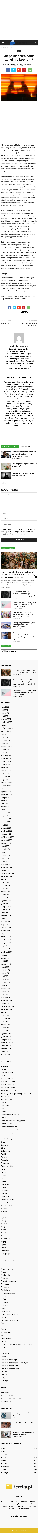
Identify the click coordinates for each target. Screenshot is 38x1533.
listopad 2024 (6, 761)
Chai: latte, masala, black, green (13, 1121)
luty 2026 (4, 716)
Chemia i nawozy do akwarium (12, 1130)
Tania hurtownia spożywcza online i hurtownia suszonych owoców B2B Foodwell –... (23, 614)
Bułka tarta (5, 1106)
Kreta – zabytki (6, 323)
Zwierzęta (5, 1381)
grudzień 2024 (6, 758)
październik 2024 (7, 764)
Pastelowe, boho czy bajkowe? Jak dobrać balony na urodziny (18, 573)
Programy (5, 1278)
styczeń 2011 (6, 1033)
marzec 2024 (6, 785)
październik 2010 (7, 1043)
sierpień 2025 (6, 734)
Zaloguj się (5, 1392)
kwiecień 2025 (6, 746)
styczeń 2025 (6, 755)
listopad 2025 (6, 725)
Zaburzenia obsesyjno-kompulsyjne (14, 1363)
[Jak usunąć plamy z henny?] (6, 1425)
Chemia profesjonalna (9, 1133)
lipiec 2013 (5, 967)
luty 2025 (4, 752)
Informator (5, 1190)
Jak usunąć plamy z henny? (23, 1423)
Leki (2, 1214)
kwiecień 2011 (6, 1024)
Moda (3, 1236)
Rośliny (3, 1299)
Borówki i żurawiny (8, 1081)
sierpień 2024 (6, 770)
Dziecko (4, 1157)
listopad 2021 (6, 870)
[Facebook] (19, 1523)
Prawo (3, 1272)
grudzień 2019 (6, 940)
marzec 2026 (6, 713)
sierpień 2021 (6, 879)
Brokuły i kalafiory (8, 1087)
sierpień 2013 (6, 964)
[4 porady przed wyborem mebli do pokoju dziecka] (6, 1434)
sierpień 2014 (6, 958)
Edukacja (4, 1160)
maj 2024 (4, 779)
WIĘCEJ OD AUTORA (27, 446)
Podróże (4, 1257)
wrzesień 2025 (6, 731)
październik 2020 (7, 909)
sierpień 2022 (6, 843)
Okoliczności (5, 1248)
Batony (3, 1069)
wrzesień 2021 (6, 876)
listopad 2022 (6, 834)
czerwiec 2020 (6, 922)
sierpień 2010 (6, 1049)
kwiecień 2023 (6, 819)
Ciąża (3, 1142)
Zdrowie (4, 1375)
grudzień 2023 (6, 795)
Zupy (3, 1378)
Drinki (3, 1154)
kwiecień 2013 (6, 970)
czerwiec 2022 (6, 849)
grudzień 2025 (6, 722)
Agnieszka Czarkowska (14, 64)
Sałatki (3, 1308)
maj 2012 (4, 985)
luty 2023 (4, 825)
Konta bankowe (7, 1205)
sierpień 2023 (6, 807)
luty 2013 (4, 976)
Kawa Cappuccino (7, 1199)
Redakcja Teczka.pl (7, 577)
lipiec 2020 (5, 919)
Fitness (3, 1172)
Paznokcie (5, 1251)
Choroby (4, 1136)
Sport (3, 1326)
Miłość (18, 51)
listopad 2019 (6, 943)
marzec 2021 (6, 894)
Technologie (6, 1332)
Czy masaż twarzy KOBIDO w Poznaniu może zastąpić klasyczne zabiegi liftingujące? (24, 594)
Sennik (3, 1317)
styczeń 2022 (6, 864)
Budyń (3, 1102)
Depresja (4, 1145)
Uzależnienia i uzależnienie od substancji (16, 1344)
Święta (3, 1329)
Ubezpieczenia (6, 1338)
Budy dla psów (6, 1099)
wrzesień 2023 (6, 804)
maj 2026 (4, 710)
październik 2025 (7, 728)
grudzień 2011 (6, 1000)
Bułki (3, 1109)
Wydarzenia (5, 1353)
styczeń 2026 (6, 719)
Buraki (3, 1112)
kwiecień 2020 (6, 928)
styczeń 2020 (6, 937)
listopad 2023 (6, 798)
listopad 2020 (6, 906)
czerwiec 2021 (6, 885)
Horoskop (5, 1184)
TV (2, 1335)
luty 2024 (4, 789)
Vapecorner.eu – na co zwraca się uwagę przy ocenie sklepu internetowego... (24, 604)
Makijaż (4, 1223)
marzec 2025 (6, 749)
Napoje (4, 1242)
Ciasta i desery (6, 1139)
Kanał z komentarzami (11, 1398)
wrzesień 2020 (6, 912)
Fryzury (4, 1175)
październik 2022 (7, 837)
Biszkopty (5, 1075)
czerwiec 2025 (6, 740)
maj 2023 (4, 816)
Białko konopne (7, 1072)
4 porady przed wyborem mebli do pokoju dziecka (24, 1433)
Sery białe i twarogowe (9, 1320)
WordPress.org (6, 1401)
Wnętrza (4, 1350)
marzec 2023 (6, 822)
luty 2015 (4, 946)
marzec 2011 (6, 1027)
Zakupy (4, 1372)
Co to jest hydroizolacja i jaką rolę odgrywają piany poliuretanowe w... (24, 625)
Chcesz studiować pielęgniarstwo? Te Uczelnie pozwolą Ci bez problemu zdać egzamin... (24, 636)
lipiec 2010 (5, 1052)
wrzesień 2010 (6, 1046)
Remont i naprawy (8, 1293)
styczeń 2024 (6, 792)
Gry (2, 1178)
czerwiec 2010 (6, 1055)
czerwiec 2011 (6, 1018)
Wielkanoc (5, 1347)
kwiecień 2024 (6, 782)
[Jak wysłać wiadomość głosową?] (6, 1415)
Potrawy (4, 1263)
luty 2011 (4, 1030)
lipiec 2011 (5, 1015)
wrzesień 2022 (6, 840)
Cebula (3, 1118)
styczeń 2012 (6, 997)
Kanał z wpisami (8, 1395)
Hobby (3, 1181)
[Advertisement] (19, 20)
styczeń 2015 (6, 949)
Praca (3, 1266)
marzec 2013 (6, 973)
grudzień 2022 (6, 831)
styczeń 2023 (6, 828)
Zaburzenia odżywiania (10, 1366)
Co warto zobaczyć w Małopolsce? (29, 325)
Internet (4, 1193)
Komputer (5, 1202)
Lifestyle (4, 1220)
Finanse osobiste (7, 1166)
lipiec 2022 (5, 846)
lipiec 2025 (5, 737)
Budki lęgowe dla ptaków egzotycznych (16, 1093)
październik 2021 (7, 873)
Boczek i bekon (7, 1078)
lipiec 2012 (5, 979)
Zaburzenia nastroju (9, 1360)
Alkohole (4, 1066)
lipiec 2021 (5, 882)
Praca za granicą (7, 1269)
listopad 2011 (6, 1003)
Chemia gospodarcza (9, 1127)
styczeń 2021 (6, 900)
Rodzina (4, 1296)
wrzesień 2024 (6, 767)
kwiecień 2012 (6, 988)
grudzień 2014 (6, 952)
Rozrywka (4, 1305)
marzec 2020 (6, 931)
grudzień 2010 (6, 1036)
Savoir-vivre (5, 1311)
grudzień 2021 (6, 867)
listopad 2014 (6, 955)
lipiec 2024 (5, 773)
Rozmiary (4, 1302)
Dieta (3, 1148)
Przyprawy (5, 1287)
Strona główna (5, 47)
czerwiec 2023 (6, 813)
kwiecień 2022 (6, 855)
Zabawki (4, 1356)
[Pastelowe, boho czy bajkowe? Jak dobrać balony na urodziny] (19, 560)
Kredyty (4, 1211)
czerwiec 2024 (6, 776)
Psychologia (5, 1290)
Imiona (3, 1187)
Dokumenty (5, 1151)
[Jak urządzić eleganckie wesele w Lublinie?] (6, 466)
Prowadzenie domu (8, 1281)
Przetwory (5, 1284)
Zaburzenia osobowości (10, 1369)
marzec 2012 (6, 991)
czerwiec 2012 (6, 982)
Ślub (2, 1323)
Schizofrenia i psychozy (10, 1314)
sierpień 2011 (6, 1012)
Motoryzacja (5, 1239)
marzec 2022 (6, 858)
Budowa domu (6, 1096)
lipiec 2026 (5, 707)
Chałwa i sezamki (7, 1124)
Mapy (3, 1226)
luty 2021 (4, 897)
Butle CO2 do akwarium (10, 1115)
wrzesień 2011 (6, 1009)
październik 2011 (7, 1006)
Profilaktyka (5, 1275)
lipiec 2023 (5, 810)
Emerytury (5, 1163)
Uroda (3, 1341)
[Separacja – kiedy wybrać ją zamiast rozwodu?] (6, 475)
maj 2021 (4, 888)
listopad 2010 (6, 1039)
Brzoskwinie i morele (9, 1090)
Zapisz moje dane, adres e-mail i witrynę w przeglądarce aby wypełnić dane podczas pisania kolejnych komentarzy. (18, 531)
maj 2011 (4, 1021)
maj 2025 (4, 743)
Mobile (3, 1233)
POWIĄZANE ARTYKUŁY (9, 446)
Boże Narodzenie (7, 1084)
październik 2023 (7, 801)
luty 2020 (4, 934)
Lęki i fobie (5, 1217)
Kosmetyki (5, 1208)
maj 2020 (4, 925)
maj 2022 (4, 852)
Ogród (3, 1245)
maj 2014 (4, 961)
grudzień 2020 (6, 903)
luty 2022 (4, 861)
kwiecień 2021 (6, 891)
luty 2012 (4, 994)
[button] (35, 42)
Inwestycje (5, 1196)
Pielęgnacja (5, 1254)
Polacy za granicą (7, 1260)
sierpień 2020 (6, 916)
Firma (3, 1169)
